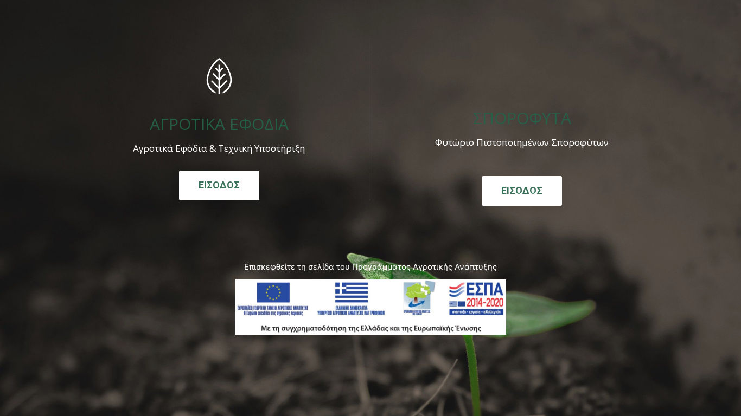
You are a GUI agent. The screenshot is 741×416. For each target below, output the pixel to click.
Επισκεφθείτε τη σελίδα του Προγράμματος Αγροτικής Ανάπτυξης (370, 267)
